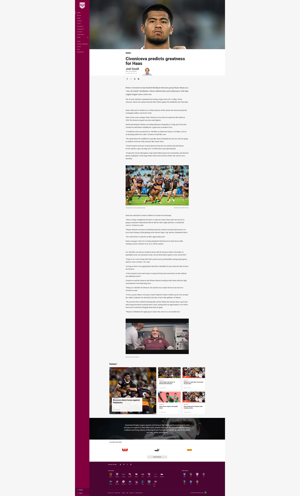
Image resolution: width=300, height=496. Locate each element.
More (78, 37)
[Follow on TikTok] (120, 464)
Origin (78, 41)
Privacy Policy (117, 492)
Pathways (80, 26)
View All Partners (157, 457)
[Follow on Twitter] (127, 464)
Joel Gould (132, 69)
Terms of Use (110, 492)
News (78, 12)
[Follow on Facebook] (124, 464)
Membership (80, 52)
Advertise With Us (139, 492)
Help (127, 492)
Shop (78, 49)
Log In (81, 493)
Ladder (79, 20)
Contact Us (131, 492)
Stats (79, 23)
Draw (78, 18)
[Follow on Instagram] (130, 464)
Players (79, 31)
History (79, 46)
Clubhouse (80, 34)
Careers (123, 492)
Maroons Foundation (82, 44)
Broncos (128, 53)
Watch (79, 15)
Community (80, 29)
